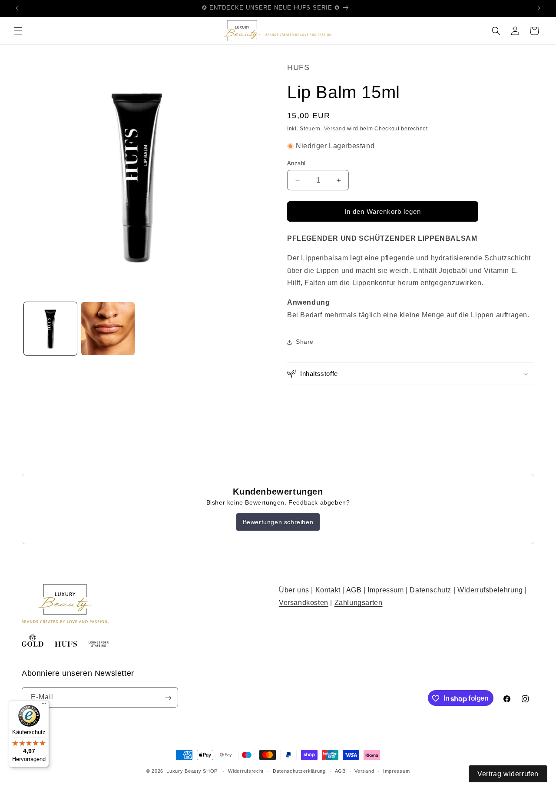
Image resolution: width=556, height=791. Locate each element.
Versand (335, 129)
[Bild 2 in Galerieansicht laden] (107, 328)
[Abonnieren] (168, 698)
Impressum (385, 590)
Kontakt (328, 590)
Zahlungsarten (358, 602)
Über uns (294, 590)
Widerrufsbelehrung (490, 590)
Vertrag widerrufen (508, 774)
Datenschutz (430, 590)
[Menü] (44, 705)
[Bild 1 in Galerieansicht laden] (50, 328)
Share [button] (305, 341)
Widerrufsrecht (246, 771)
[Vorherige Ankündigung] (16, 8)
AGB (354, 590)
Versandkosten (303, 602)
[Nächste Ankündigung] (539, 8)
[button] (18, 30)
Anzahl (296, 163)
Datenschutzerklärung (299, 771)
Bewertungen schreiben (278, 521)
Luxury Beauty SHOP (192, 771)
